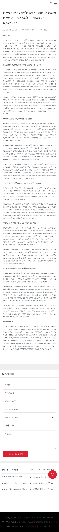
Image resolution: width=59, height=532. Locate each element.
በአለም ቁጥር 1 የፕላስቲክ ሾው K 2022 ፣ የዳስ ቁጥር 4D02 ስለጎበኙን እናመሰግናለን (16, 483)
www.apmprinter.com (39, 521)
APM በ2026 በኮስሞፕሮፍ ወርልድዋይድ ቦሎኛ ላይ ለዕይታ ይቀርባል (45, 489)
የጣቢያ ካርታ (31, 526)
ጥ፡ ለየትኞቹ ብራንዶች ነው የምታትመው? (45, 483)
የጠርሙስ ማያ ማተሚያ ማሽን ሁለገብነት (45, 477)
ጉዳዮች (32, 470)
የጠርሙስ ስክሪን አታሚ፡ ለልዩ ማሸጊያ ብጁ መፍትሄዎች (14, 476)
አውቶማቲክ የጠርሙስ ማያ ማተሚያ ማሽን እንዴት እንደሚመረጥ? (16, 489)
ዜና (39, 470)
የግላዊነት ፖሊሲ (46, 526)
